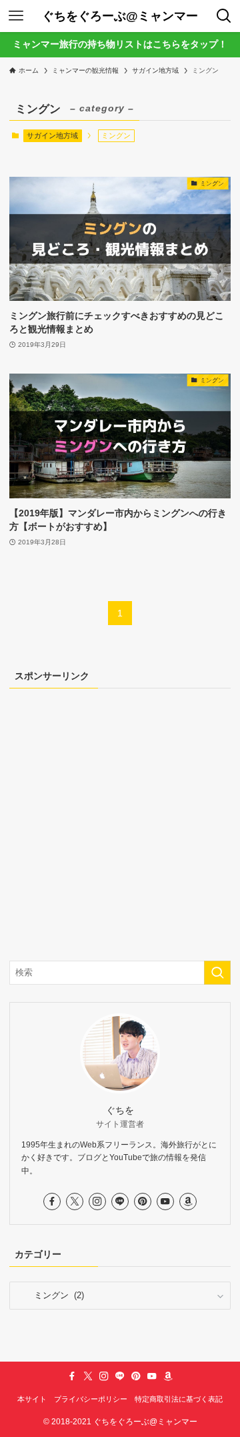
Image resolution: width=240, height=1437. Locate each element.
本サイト (32, 1399)
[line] (120, 1201)
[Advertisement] (120, 823)
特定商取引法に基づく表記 (179, 1399)
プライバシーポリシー (90, 1399)
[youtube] (165, 1201)
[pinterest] (142, 1201)
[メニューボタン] (16, 16)
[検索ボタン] (224, 16)
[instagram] (97, 1201)
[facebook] (52, 1201)
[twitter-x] (74, 1201)
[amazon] (188, 1201)
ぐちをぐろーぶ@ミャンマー (120, 16)
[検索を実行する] (217, 973)
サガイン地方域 (52, 135)
